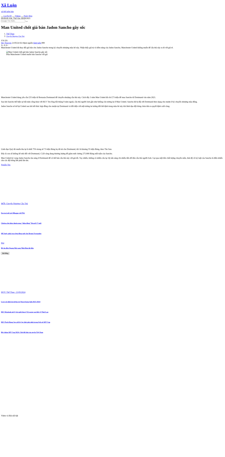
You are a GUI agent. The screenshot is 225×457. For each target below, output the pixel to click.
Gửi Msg (5, 253)
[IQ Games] (2, 16)
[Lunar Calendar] (22, 16)
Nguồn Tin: (6, 165)
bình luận (37, 43)
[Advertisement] (79, 76)
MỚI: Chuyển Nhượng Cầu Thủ (14, 203)
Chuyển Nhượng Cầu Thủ (15, 36)
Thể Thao (10, 34)
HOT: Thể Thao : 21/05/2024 (13, 292)
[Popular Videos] (13, 16)
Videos (17, 16)
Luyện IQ (7, 16)
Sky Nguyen (6, 43)
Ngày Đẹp (27, 16)
